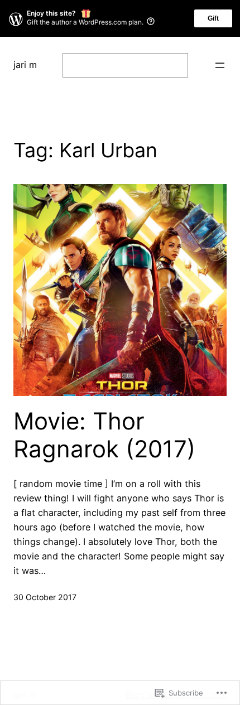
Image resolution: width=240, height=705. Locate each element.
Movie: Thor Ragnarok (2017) (104, 435)
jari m (25, 64)
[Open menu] (220, 65)
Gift (213, 18)
